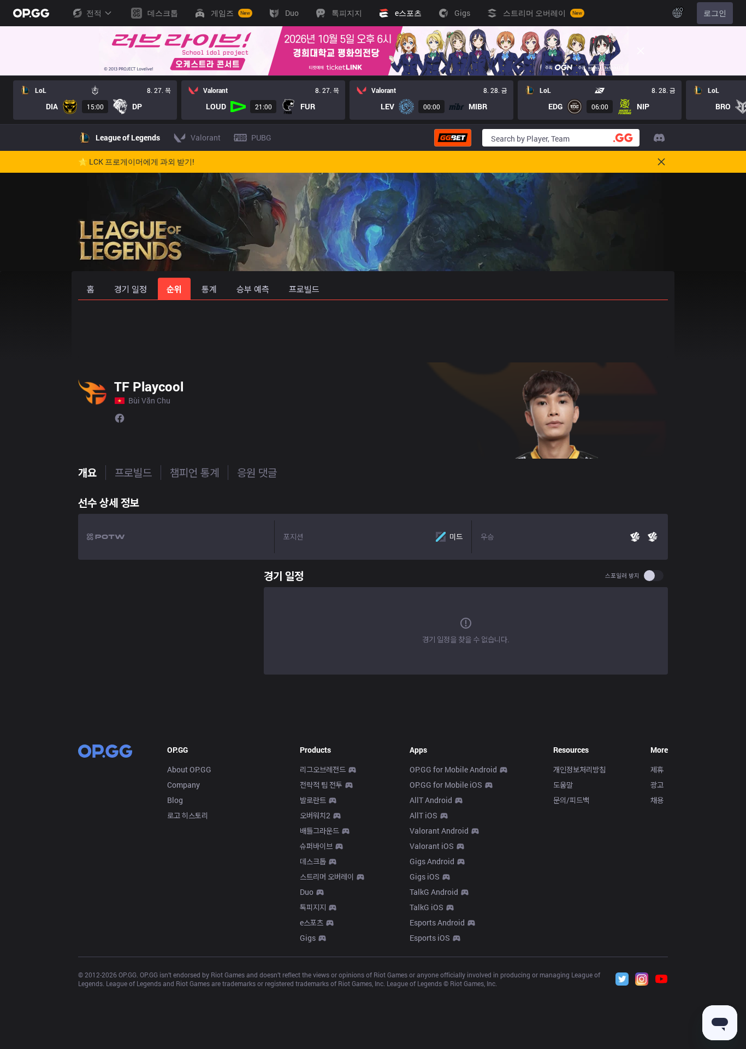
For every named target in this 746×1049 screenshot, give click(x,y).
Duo (306, 892)
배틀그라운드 (319, 830)
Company (183, 785)
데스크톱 (313, 861)
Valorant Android (439, 830)
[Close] (640, 50)
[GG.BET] (452, 137)
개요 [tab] (87, 472)
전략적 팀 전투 (321, 785)
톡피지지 (313, 907)
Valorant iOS (432, 846)
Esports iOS (430, 938)
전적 (94, 13)
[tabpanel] (373, 585)
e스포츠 (311, 922)
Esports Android (437, 922)
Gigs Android (432, 861)
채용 (657, 800)
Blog (175, 800)
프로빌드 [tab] (133, 472)
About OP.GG (189, 769)
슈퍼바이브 (316, 846)
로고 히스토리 (187, 815)
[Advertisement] (373, 329)
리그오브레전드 (323, 769)
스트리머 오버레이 (327, 876)
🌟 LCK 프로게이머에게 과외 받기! (136, 161)
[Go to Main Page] (31, 13)
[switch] (654, 575)
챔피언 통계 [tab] (194, 472)
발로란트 (313, 800)
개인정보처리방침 (579, 769)
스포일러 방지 (622, 575)
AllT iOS (423, 815)
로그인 (714, 13)
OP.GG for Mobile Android (453, 769)
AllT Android (431, 800)
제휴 (657, 769)
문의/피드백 (571, 800)
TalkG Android (434, 892)
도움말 (563, 785)
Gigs (308, 938)
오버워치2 (315, 815)
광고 (657, 785)
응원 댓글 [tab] (257, 472)
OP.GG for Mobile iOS (446, 785)
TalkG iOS (426, 907)
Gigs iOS (425, 876)
